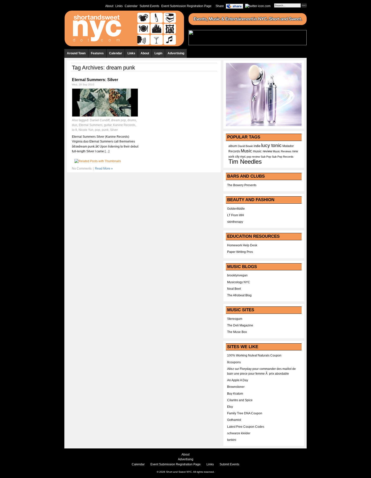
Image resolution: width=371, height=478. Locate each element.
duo (74, 125)
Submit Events (149, 6)
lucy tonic (271, 145)
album (232, 146)
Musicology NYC (238, 282)
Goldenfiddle (236, 208)
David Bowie (245, 146)
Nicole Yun (85, 130)
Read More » (104, 168)
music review (262, 151)
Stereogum (234, 319)
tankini (231, 440)
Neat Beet (234, 289)
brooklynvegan (237, 275)
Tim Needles (245, 161)
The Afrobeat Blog (239, 295)
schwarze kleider (238, 433)
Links (119, 6)
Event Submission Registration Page (186, 6)
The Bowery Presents (241, 185)
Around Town (76, 53)
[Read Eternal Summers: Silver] (105, 115)
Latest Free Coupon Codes (245, 426)
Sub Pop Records (283, 156)
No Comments (82, 168)
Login (158, 53)
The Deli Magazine (240, 325)
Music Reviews (282, 151)
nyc (243, 156)
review (256, 156)
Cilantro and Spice (240, 400)
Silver (114, 130)
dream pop (118, 120)
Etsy (230, 407)
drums (131, 120)
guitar (108, 125)
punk (105, 130)
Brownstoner (236, 387)
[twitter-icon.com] (258, 6)
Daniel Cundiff (100, 120)
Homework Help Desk (242, 245)
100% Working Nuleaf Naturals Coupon (254, 355)
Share (220, 6)
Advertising (176, 53)
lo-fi (74, 130)
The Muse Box (237, 332)
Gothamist (234, 420)
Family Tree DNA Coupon (244, 413)
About (109, 6)
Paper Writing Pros (240, 252)
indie (257, 146)
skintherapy (235, 222)
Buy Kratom (235, 393)
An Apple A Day (237, 380)
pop (97, 130)
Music (246, 150)
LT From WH (235, 215)
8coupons (234, 362)
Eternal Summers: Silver (95, 80)
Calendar (131, 6)
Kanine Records (124, 125)
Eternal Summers (90, 125)
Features (97, 53)
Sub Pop (266, 156)
